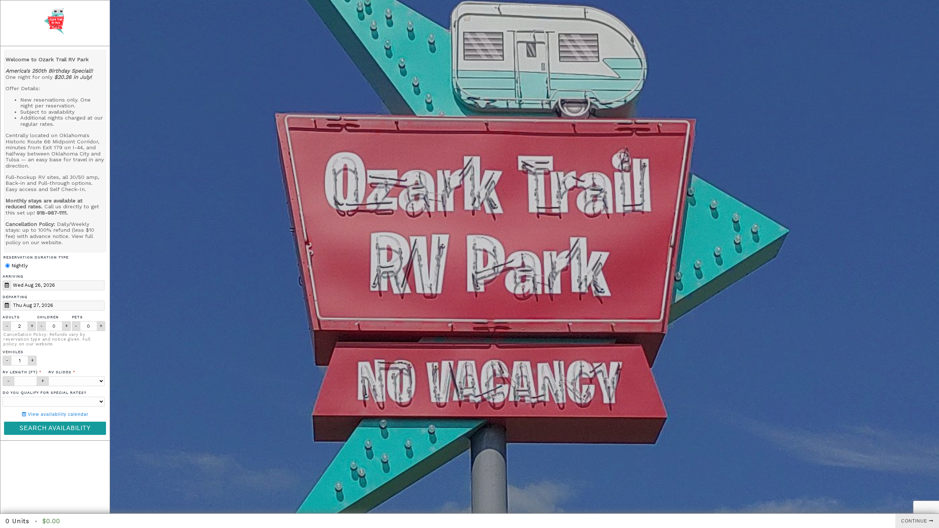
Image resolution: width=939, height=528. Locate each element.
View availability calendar (57, 414)
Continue (914, 521)
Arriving (13, 276)
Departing (15, 297)
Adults (11, 317)
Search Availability (55, 428)
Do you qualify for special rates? (44, 392)
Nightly (19, 265)
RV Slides (60, 372)
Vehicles (13, 352)
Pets (77, 317)
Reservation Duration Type (36, 257)
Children (48, 317)
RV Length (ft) (20, 372)
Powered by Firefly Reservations (525, 6)
